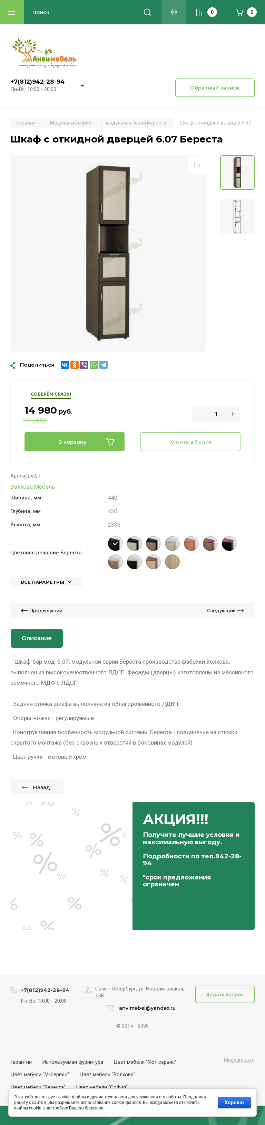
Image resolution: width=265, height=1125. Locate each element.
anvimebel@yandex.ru (147, 1008)
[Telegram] (103, 365)
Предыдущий (45, 610)
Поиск (147, 12)
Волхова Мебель (32, 486)
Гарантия (21, 1062)
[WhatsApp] (94, 365)
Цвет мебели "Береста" (38, 1087)
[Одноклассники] (74, 365)
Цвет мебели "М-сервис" (39, 1074)
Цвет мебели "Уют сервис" (145, 1062)
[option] (108, 253)
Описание (37, 638)
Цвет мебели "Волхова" (107, 1074)
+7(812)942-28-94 (37, 81)
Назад (41, 787)
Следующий (221, 610)
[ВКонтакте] (65, 365)
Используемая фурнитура (72, 1062)
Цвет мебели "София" (102, 1087)
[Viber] (84, 365)
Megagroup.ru (239, 1060)
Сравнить (197, 165)
